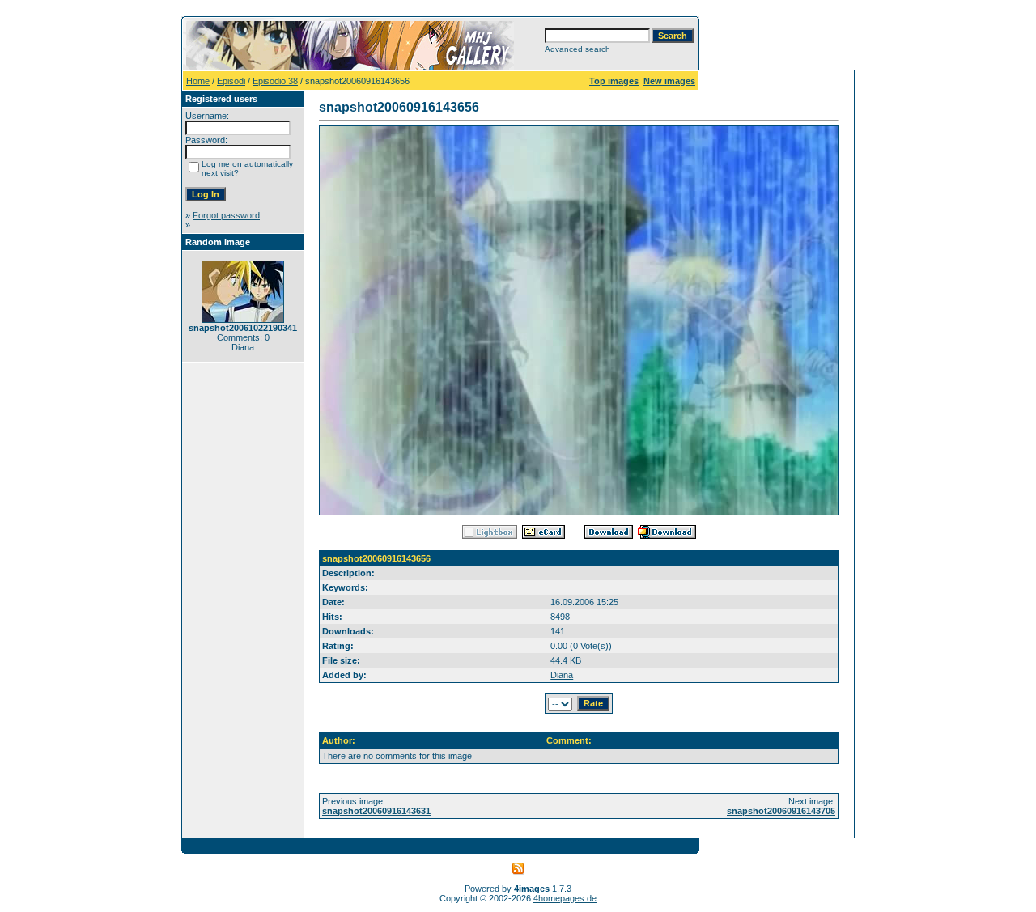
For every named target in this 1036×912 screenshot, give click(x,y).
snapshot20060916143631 (376, 811)
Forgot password (226, 215)
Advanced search (577, 49)
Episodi (231, 81)
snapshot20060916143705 (781, 811)
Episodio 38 (275, 81)
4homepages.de (565, 898)
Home (198, 81)
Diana (561, 675)
